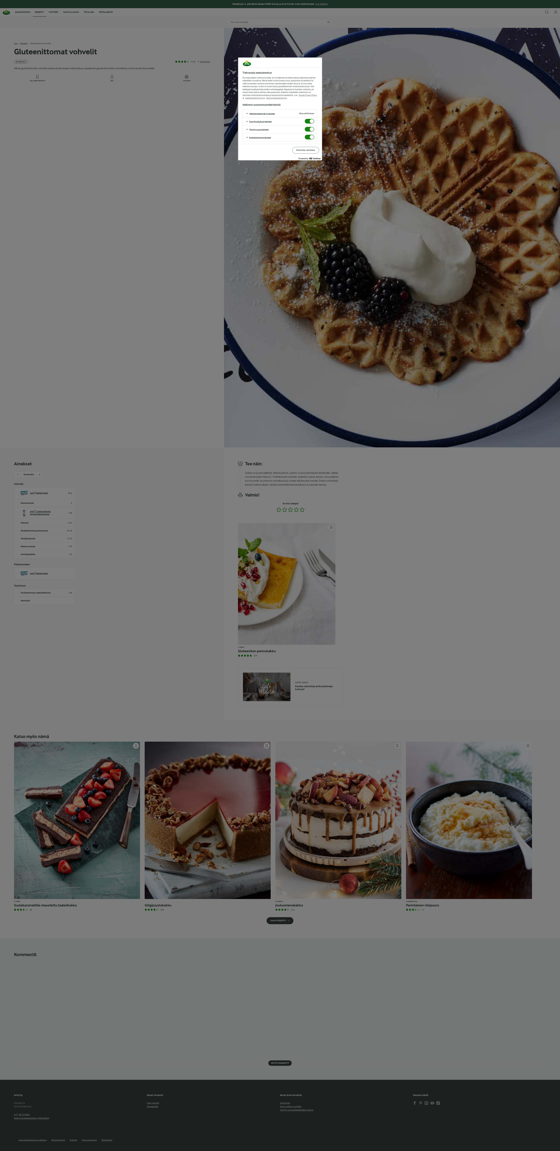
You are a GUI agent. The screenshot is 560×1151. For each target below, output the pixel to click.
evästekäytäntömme (254, 98)
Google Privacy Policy (308, 95)
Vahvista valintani (305, 150)
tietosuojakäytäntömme (276, 98)
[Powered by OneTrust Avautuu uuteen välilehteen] (309, 158)
